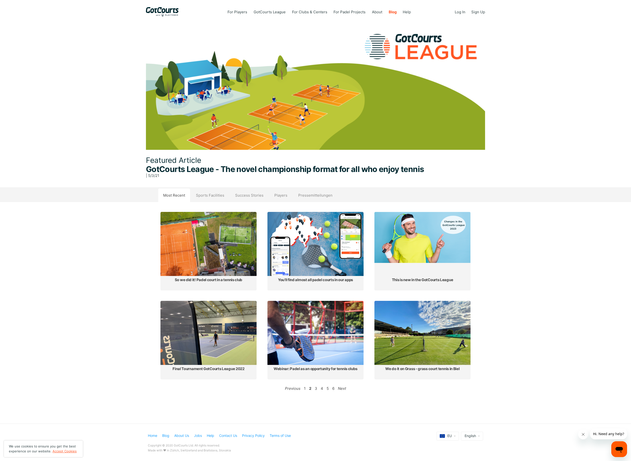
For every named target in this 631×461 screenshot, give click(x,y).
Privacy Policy (253, 435)
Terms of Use (280, 435)
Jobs (198, 435)
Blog (393, 12)
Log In (460, 12)
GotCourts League (270, 12)
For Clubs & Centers (309, 12)
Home (152, 435)
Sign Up (478, 12)
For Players (237, 12)
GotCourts (164, 12)
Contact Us (228, 435)
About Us (181, 435)
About (377, 12)
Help (407, 12)
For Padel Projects (349, 12)
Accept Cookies (65, 451)
